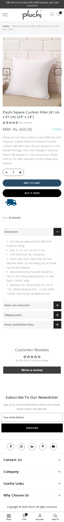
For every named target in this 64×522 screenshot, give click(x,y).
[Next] (57, 71)
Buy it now (32, 193)
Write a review (32, 370)
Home (6, 26)
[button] (10, 122)
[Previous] (6, 71)
